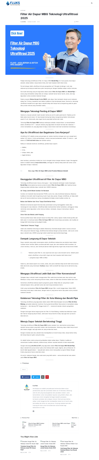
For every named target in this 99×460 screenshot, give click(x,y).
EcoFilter (24, 21)
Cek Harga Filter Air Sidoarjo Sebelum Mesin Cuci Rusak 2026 (69, 450)
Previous (25, 363)
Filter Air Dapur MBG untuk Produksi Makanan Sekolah (51, 171)
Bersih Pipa (55, 81)
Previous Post (25, 417)
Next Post (74, 417)
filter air (22, 10)
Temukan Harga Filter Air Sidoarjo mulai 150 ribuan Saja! (28, 447)
